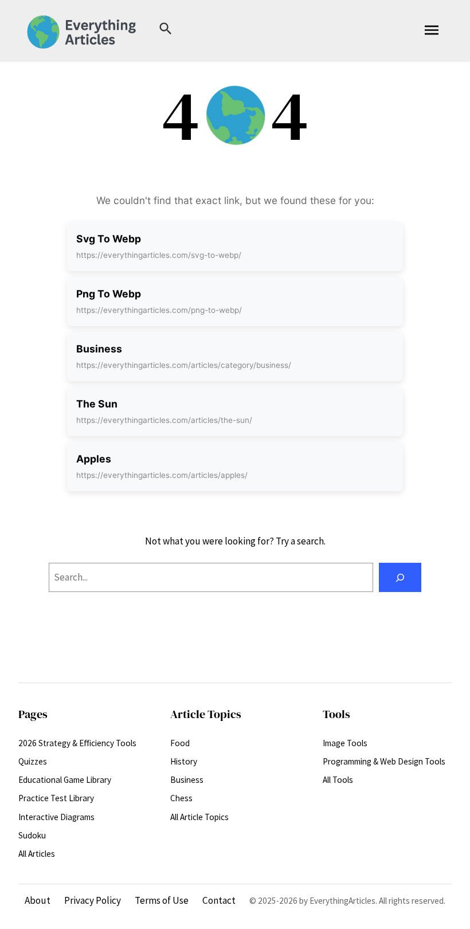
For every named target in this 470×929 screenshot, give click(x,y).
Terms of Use (162, 900)
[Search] (400, 577)
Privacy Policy (92, 900)
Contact (219, 900)
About (37, 900)
